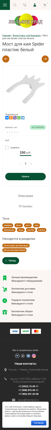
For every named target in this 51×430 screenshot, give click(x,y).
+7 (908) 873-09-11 (28, 390)
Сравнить (15, 147)
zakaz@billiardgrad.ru (28, 400)
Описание (25, 196)
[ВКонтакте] (7, 117)
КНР (7, 140)
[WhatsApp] (19, 117)
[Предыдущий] (5, 59)
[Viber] (15, 117)
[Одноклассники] (11, 117)
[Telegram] (23, 117)
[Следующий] (45, 59)
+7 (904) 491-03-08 (28, 394)
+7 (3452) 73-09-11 (28, 386)
